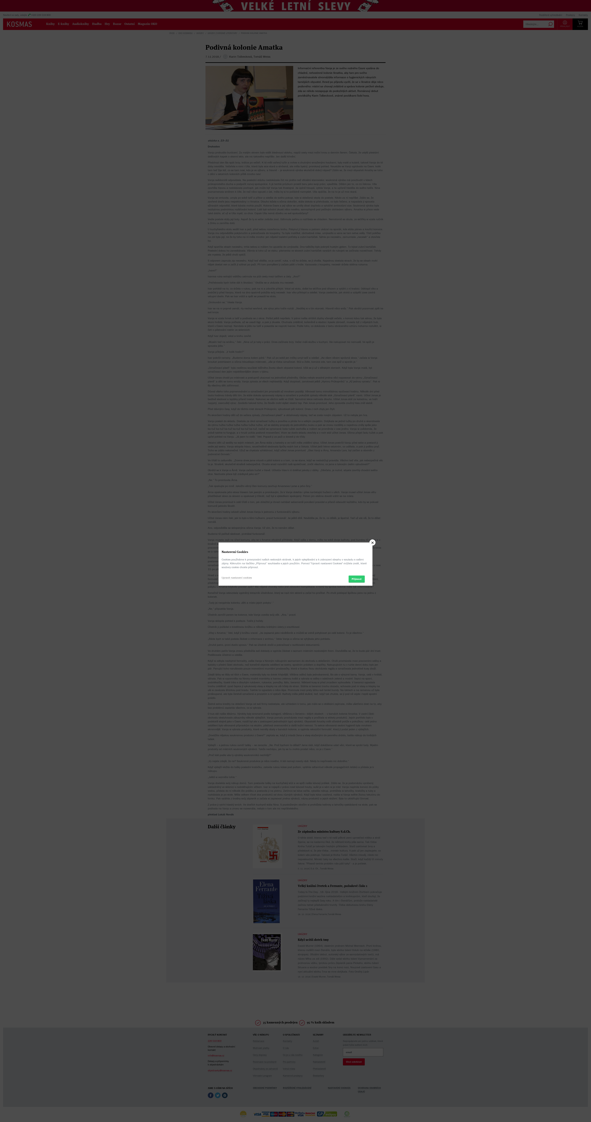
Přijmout (357, 578)
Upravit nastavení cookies (237, 577)
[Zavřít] (372, 542)
